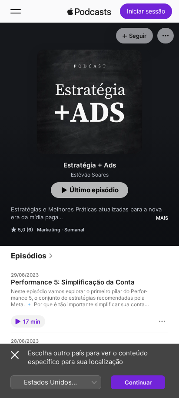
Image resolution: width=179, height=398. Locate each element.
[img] (89, 11)
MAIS (162, 218)
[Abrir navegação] (15, 11)
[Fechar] (15, 355)
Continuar (138, 382)
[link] (32, 256)
